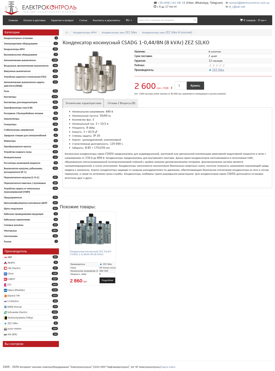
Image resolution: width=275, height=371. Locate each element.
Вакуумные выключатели (17, 71)
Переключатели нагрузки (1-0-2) (21, 177)
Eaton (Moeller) (16, 290)
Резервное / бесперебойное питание (23, 113)
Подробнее (107, 280)
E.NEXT (11, 279)
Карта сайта (168, 367)
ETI (9, 284)
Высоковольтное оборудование (20, 54)
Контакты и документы (106, 20)
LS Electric (13, 301)
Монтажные (10, 230)
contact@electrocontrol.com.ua (249, 2)
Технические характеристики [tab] (83, 103)
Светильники (10, 236)
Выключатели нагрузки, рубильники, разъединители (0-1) (23, 170)
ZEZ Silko (12, 323)
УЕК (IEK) (12, 334)
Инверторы (10, 140)
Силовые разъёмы (13, 225)
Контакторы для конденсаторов (20, 102)
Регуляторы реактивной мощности (22, 163)
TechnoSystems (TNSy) (20, 317)
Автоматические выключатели (20, 60)
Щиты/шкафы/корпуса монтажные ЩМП (25, 203)
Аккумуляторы (11, 118)
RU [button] (128, 20)
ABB (9, 257)
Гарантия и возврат (62, 20)
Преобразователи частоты (17, 146)
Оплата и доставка (34, 20)
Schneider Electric (17, 312)
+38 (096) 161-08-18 (171, 2)
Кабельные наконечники (17, 219)
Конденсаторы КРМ (14, 49)
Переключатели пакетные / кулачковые (25, 183)
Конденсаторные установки (18, 38)
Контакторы (10, 96)
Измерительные (12, 157)
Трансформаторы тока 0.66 (18, 107)
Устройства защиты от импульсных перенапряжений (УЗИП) (22, 190)
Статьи (83, 20)
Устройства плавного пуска (17, 152)
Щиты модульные (13, 208)
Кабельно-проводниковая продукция (23, 214)
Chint (10, 273)
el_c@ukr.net (237, 6)
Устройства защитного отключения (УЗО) (25, 76)
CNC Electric (14, 268)
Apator (11, 262)
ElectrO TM (13, 295)
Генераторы (10, 124)
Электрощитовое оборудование (21, 43)
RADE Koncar (14, 306)
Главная (13, 20)
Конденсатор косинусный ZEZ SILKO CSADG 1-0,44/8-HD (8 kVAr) (90, 253)
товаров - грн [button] (254, 20)
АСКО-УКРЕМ (14, 328)
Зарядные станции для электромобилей (25, 135)
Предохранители (13, 197)
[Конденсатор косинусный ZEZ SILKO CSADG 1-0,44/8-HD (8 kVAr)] (92, 229)
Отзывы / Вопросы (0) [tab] (121, 103)
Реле (6, 91)
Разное (7, 241)
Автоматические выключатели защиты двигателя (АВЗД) (24, 84)
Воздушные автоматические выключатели (26, 65)
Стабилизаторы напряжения (19, 129)
